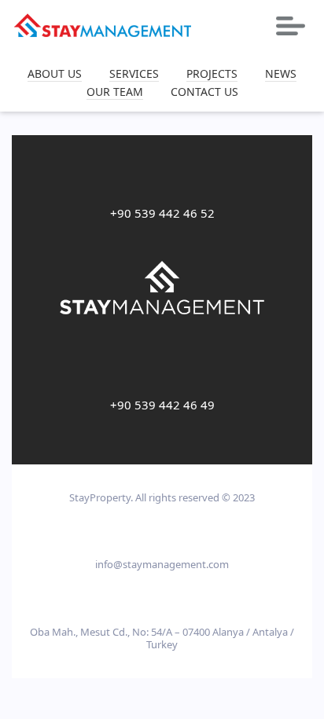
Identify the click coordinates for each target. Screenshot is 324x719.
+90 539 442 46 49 (162, 405)
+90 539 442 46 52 (162, 213)
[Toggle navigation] (291, 26)
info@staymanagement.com (162, 564)
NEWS (280, 74)
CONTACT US (204, 92)
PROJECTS (211, 74)
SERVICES (134, 74)
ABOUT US (55, 74)
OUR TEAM (115, 92)
